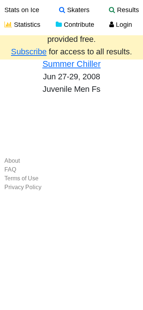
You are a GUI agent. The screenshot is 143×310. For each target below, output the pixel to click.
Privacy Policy (22, 187)
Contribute (78, 24)
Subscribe (29, 51)
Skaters (77, 10)
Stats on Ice (21, 10)
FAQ (10, 169)
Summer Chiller (72, 64)
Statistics (26, 24)
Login (123, 24)
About (12, 161)
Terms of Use (21, 178)
